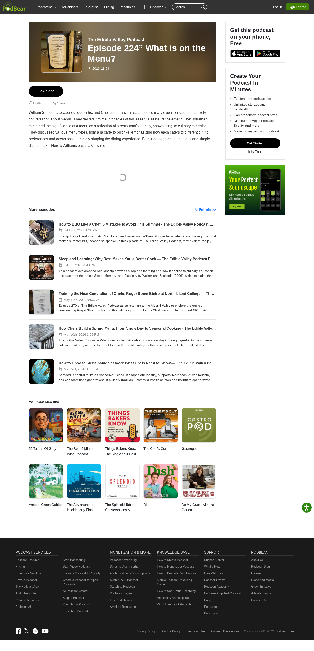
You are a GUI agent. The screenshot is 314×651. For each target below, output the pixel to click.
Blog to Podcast (73, 598)
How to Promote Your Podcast (177, 573)
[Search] (203, 7)
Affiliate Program (262, 593)
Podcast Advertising (123, 560)
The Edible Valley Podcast (116, 39)
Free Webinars (213, 573)
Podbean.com (284, 631)
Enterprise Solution (28, 573)
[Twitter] (26, 630)
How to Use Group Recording (176, 591)
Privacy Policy (146, 631)
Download (46, 91)
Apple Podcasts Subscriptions (130, 573)
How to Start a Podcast (172, 560)
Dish (146, 505)
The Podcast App (27, 586)
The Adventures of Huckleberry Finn (80, 507)
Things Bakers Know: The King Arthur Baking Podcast (122, 452)
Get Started (255, 143)
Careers (256, 573)
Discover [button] (157, 7)
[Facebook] (18, 631)
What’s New (212, 566)
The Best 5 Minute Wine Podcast (80, 451)
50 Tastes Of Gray (42, 449)
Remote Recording (28, 600)
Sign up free (297, 7)
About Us (257, 560)
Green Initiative (261, 586)
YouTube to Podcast (76, 604)
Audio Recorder (26, 593)
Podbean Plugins (121, 593)
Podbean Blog (260, 566)
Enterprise (91, 7)
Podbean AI (23, 606)
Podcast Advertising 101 (173, 598)
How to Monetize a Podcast (175, 566)
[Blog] (35, 631)
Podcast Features (27, 560)
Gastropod (189, 449)
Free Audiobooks (121, 600)
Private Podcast (26, 580)
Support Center (214, 560)
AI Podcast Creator (75, 591)
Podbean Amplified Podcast (222, 593)
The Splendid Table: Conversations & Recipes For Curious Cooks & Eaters (120, 508)
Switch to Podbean (122, 586)
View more (99, 146)
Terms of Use (196, 631)
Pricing (109, 7)
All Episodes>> (205, 209)
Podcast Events (215, 580)
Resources (211, 606)
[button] (46, 7)
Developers (211, 613)
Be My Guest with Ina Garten (198, 507)
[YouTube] (45, 631)
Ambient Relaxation (123, 606)
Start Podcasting (74, 560)
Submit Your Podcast (124, 580)
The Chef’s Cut (154, 449)
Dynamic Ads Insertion (125, 566)
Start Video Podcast (76, 566)
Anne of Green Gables (45, 505)
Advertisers (70, 7)
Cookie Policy (171, 631)
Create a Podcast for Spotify (82, 573)
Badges (209, 600)
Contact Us (258, 600)
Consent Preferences (225, 631)
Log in (277, 7)
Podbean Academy (216, 586)
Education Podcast (75, 611)
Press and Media (262, 580)
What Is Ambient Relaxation (175, 604)
